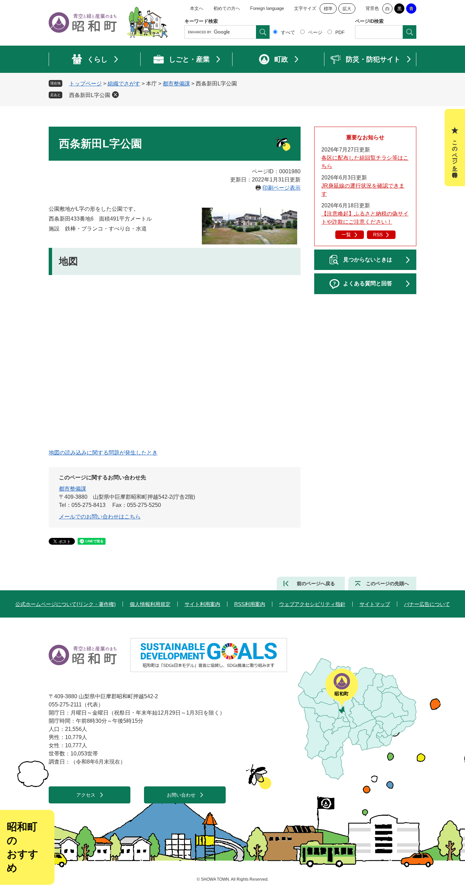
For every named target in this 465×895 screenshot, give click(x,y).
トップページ (85, 83)
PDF (340, 32)
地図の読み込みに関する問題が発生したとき (103, 453)
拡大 (346, 8)
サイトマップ (374, 604)
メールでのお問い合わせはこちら (100, 517)
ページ (315, 32)
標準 (328, 8)
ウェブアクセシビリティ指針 (312, 604)
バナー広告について (427, 604)
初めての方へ (226, 8)
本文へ (196, 8)
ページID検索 (369, 21)
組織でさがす (124, 83)
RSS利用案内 (249, 604)
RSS (378, 234)
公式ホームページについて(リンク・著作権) (65, 604)
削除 (115, 94)
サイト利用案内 (202, 604)
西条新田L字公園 (89, 95)
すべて (288, 32)
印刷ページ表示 (281, 188)
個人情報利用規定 (150, 604)
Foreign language (267, 8)
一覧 (346, 234)
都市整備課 (176, 83)
